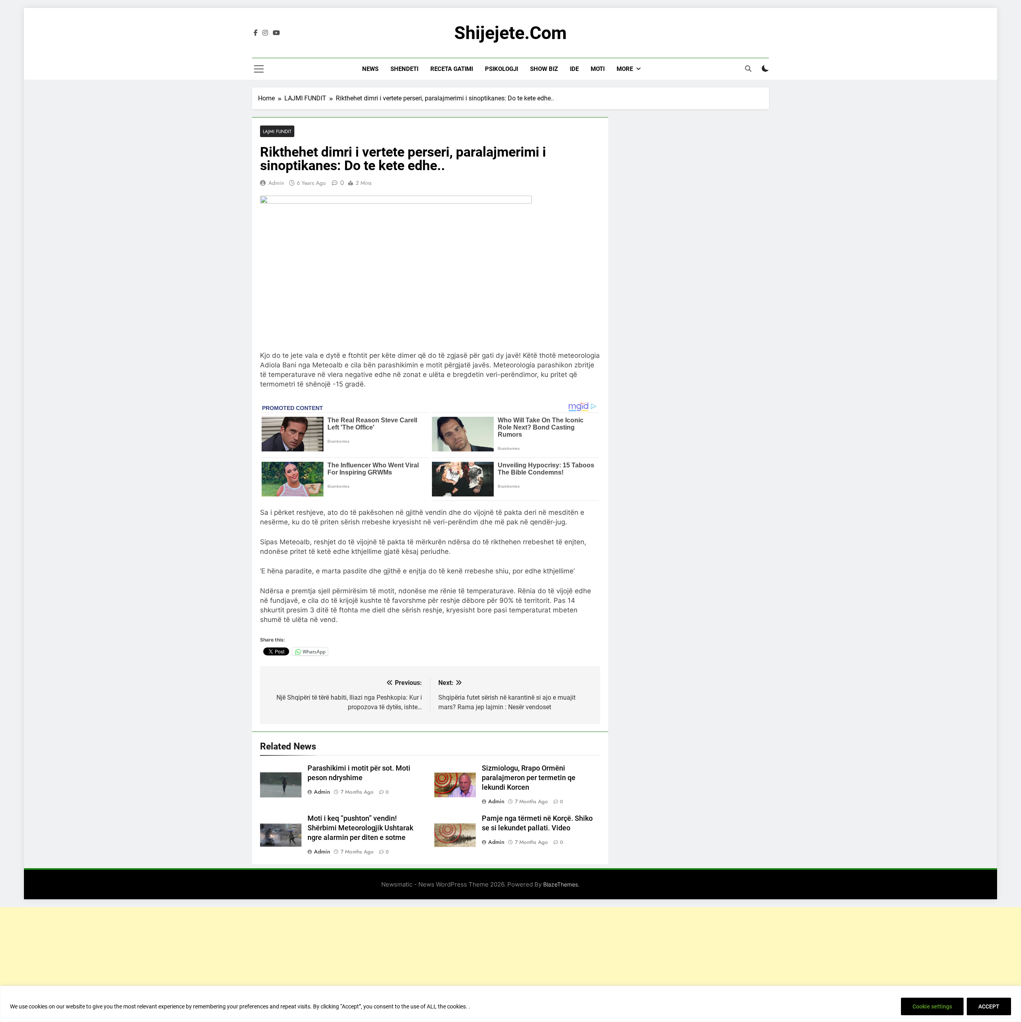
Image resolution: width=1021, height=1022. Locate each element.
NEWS (370, 69)
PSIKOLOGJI (501, 69)
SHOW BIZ (544, 69)
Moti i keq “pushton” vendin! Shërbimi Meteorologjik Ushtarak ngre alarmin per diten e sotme (360, 828)
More (625, 69)
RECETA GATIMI (451, 69)
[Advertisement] (510, 963)
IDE (574, 69)
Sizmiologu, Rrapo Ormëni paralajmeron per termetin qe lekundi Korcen (529, 777)
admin (276, 183)
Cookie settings (932, 1006)
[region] (510, 1004)
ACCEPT (988, 1006)
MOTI (598, 69)
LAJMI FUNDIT (277, 131)
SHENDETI (404, 69)
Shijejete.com (510, 32)
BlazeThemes (560, 884)
